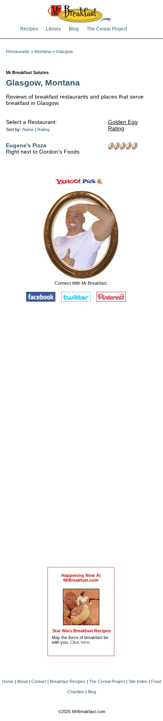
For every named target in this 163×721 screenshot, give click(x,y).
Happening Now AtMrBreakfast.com (81, 577)
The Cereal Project (107, 29)
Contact (38, 681)
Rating (43, 129)
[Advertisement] (81, 436)
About (22, 681)
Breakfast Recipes (67, 681)
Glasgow (64, 51)
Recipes (29, 29)
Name (28, 129)
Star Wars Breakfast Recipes (81, 630)
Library (53, 29)
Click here (79, 642)
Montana (42, 51)
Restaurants (18, 51)
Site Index (138, 681)
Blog (74, 29)
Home (7, 681)
